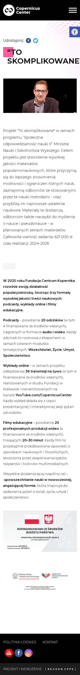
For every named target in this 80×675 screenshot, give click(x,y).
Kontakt (50, 642)
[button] (74, 32)
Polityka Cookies (19, 642)
